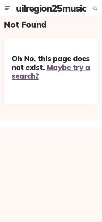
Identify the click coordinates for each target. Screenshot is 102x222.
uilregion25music (51, 8)
